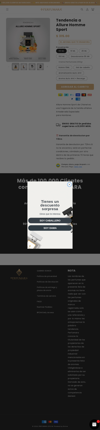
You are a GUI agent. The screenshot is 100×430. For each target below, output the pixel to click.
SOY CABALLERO (50, 220)
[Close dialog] (69, 184)
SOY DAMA (50, 228)
